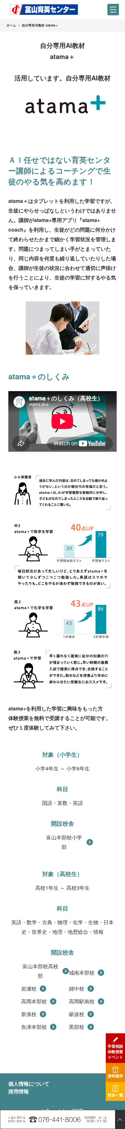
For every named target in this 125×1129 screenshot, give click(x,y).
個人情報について (28, 1083)
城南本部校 (82, 972)
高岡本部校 (34, 1001)
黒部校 (76, 1026)
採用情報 (18, 1091)
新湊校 (29, 1014)
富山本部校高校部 (40, 970)
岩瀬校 (29, 988)
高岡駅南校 (82, 1001)
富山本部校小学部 (64, 842)
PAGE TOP (120, 1119)
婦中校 (76, 988)
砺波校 (76, 1014)
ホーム (11, 25)
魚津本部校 (34, 1026)
